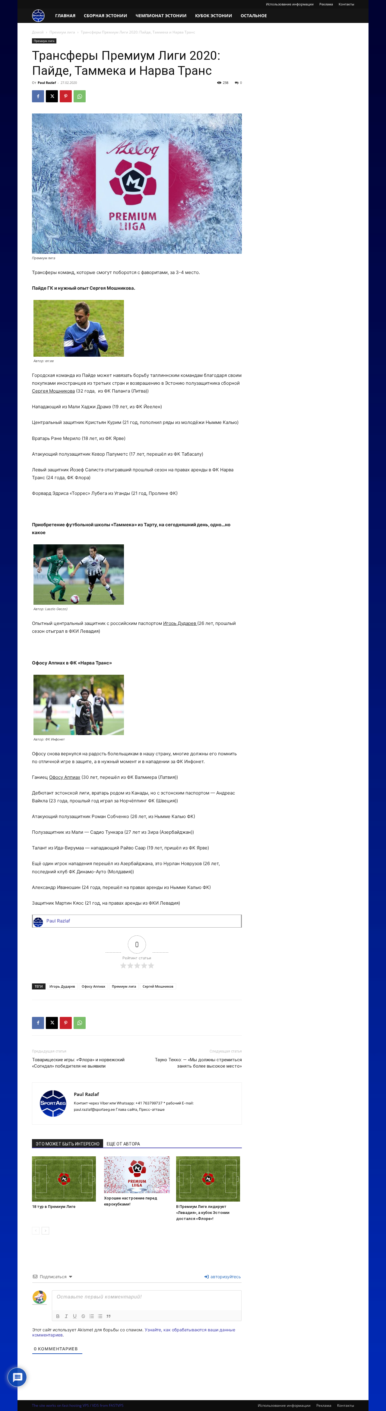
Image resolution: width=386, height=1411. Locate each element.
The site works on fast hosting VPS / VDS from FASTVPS (78, 1405)
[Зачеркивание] (83, 1316)
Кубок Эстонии (213, 15)
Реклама (326, 4)
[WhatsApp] (80, 96)
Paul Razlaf (47, 82)
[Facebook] (38, 96)
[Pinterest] (66, 96)
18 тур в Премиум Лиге (53, 1206)
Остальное (254, 15)
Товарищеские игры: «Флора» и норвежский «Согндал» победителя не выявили (78, 1063)
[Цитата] (108, 1316)
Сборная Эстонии (105, 15)
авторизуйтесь (225, 1276)
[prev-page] (36, 1230)
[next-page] (45, 1230)
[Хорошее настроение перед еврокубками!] (137, 1174)
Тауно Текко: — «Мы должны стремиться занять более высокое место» (198, 1063)
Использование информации (290, 4)
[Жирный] (58, 1316)
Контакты (346, 4)
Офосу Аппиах (93, 986)
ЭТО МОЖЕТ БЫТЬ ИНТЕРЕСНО (68, 1144)
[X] (52, 96)
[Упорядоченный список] (91, 1316)
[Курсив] (66, 1316)
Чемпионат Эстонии (161, 15)
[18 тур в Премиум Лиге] (65, 1179)
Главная (65, 15)
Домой (38, 32)
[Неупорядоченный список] (100, 1316)
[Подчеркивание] (75, 1316)
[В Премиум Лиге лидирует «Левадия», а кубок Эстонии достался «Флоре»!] (209, 1179)
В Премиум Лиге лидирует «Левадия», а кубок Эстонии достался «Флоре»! (202, 1212)
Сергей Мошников (158, 986)
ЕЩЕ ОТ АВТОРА (123, 1144)
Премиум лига (62, 32)
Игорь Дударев (62, 986)
